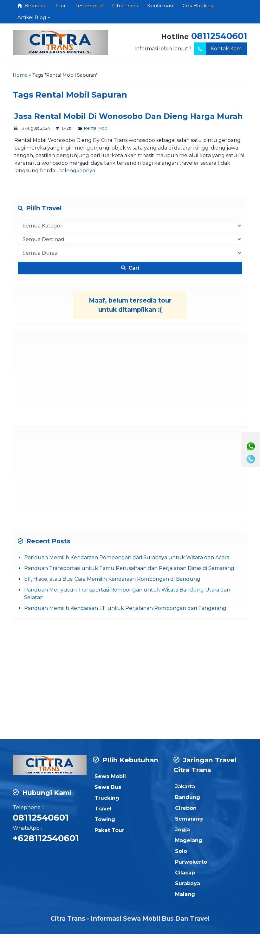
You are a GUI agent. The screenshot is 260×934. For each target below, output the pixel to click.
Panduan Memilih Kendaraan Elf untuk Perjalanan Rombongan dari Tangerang (125, 608)
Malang (185, 894)
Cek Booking (198, 6)
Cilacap (185, 873)
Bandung (187, 797)
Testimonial (89, 6)
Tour (60, 6)
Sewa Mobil (110, 776)
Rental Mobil (96, 128)
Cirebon (186, 808)
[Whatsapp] (251, 446)
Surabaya (187, 883)
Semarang (189, 819)
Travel (103, 809)
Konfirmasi (160, 6)
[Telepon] (251, 459)
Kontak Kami (227, 49)
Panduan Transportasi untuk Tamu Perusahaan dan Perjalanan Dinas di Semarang (129, 568)
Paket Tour (109, 830)
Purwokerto (191, 862)
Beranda (34, 6)
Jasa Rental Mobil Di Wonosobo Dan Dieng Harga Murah (128, 116)
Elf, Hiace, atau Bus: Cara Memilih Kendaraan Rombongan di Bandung (112, 579)
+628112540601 (46, 838)
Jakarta (185, 787)
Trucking (106, 798)
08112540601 (219, 36)
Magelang (188, 840)
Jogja (182, 830)
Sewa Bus (107, 787)
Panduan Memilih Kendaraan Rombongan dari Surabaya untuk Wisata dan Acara (126, 557)
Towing (104, 819)
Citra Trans (125, 6)
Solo (181, 851)
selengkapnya (77, 171)
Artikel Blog (31, 17)
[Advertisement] (130, 375)
